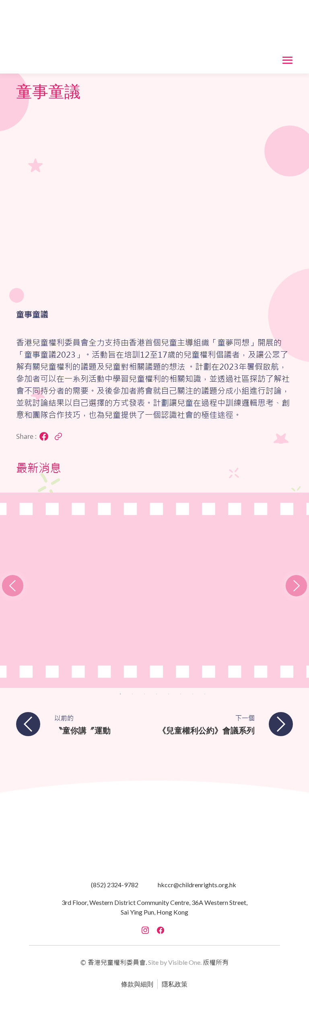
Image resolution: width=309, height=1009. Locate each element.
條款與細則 (137, 984)
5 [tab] (169, 694)
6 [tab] (181, 694)
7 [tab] (193, 694)
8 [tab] (205, 694)
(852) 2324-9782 (114, 884)
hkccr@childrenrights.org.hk (197, 884)
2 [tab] (132, 694)
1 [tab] (120, 694)
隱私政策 (174, 984)
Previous (29, 573)
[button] (154, 36)
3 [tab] (144, 694)
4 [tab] (156, 694)
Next (280, 573)
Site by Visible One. (175, 962)
